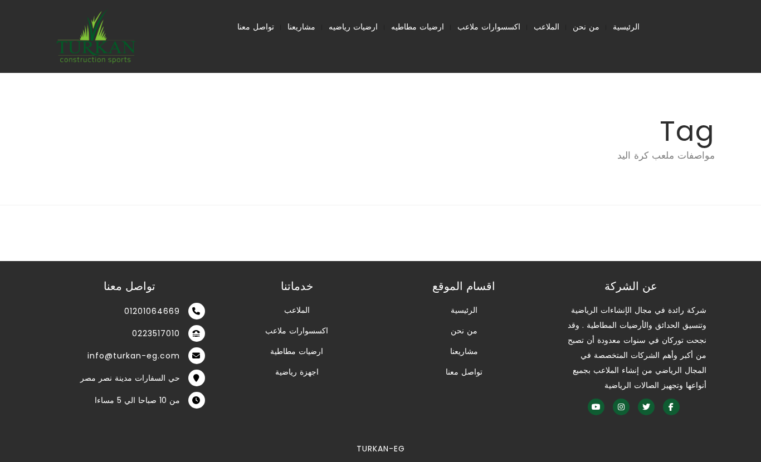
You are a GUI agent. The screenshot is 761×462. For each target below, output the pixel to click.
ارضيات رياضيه (353, 26)
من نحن (586, 26)
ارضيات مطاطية (296, 351)
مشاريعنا (301, 26)
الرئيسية (626, 26)
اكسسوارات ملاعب (488, 26)
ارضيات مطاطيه (417, 26)
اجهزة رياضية (297, 371)
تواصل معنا (255, 26)
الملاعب (546, 26)
